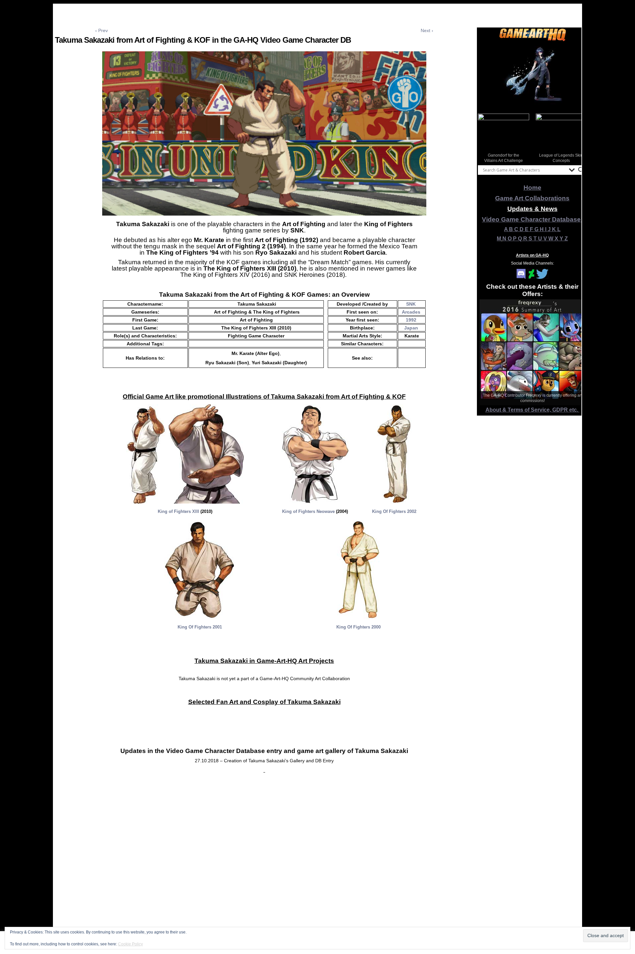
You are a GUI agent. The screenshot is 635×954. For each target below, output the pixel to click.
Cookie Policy (130, 944)
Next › (427, 30)
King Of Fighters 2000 (358, 627)
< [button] (486, 138)
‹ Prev (101, 30)
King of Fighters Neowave (308, 511)
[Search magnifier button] (581, 170)
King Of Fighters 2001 (200, 627)
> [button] (578, 138)
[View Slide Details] (532, 76)
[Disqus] (264, 866)
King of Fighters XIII (178, 511)
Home (532, 187)
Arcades (411, 312)
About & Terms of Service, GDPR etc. (532, 410)
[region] (532, 76)
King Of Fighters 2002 (394, 511)
